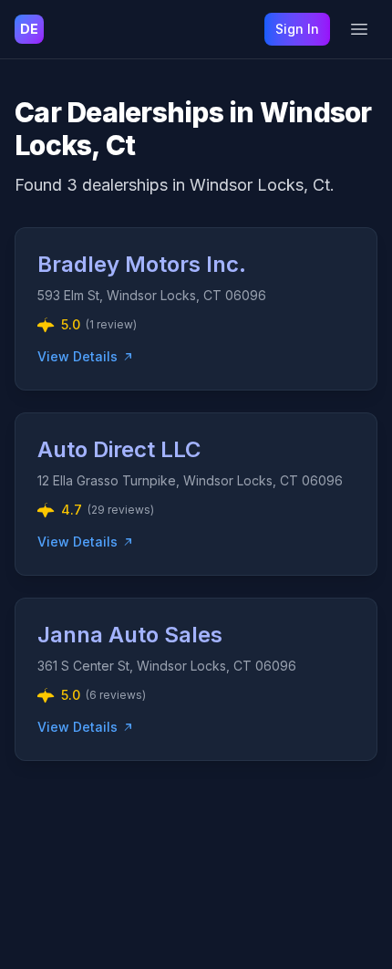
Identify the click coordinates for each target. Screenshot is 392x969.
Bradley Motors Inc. (141, 264)
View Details (77, 356)
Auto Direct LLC (119, 449)
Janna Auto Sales (129, 634)
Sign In (297, 28)
